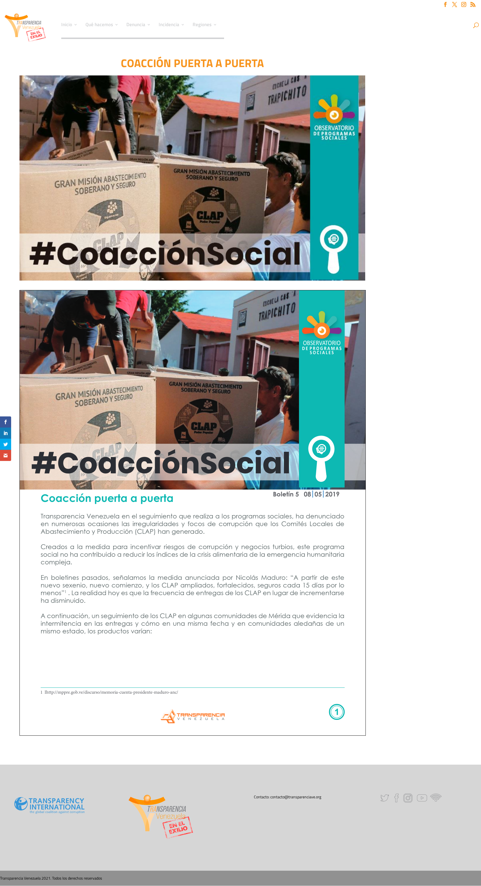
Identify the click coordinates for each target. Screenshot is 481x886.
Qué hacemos (99, 25)
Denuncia (135, 25)
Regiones (202, 25)
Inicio (66, 25)
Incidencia (169, 25)
